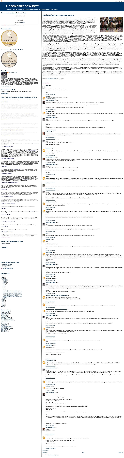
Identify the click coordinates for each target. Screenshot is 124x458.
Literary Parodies (4, 321)
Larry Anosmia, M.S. (50, 100)
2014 (3, 300)
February (5, 297)
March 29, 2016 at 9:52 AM (50, 313)
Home (83, 452)
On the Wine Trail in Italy (7, 264)
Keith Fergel (49, 131)
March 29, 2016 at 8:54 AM (50, 293)
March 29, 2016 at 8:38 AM (50, 280)
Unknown (48, 148)
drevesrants (49, 435)
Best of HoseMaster (5, 312)
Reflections (3, 325)
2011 (3, 304)
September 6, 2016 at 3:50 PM (51, 448)
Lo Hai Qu (3, 322)
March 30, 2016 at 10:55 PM (50, 358)
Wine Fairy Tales (4, 331)
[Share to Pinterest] (63, 78)
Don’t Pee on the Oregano (6, 265)
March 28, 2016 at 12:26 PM (50, 137)
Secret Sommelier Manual (6, 326)
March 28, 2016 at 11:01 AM (50, 109)
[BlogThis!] (58, 78)
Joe (47, 183)
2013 (3, 301)
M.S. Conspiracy (4, 323)
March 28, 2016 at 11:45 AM (50, 115)
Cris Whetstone (49, 201)
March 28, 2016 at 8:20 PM (50, 237)
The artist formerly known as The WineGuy (56, 295)
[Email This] (57, 78)
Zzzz (47, 96)
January (4, 298)
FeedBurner (22, 22)
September (5, 282)
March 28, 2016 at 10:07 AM (50, 98)
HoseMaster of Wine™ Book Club (7, 320)
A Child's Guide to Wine (5, 311)
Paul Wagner (49, 302)
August (4, 283)
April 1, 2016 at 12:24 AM (50, 390)
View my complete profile (6, 86)
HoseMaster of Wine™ (22, 6)
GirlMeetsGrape (49, 360)
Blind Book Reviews (5, 313)
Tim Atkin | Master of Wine (7, 268)
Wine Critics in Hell (4, 329)
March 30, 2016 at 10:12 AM (50, 343)
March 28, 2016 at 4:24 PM (50, 188)
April (4, 287)
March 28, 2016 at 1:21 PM (50, 155)
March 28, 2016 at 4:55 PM (50, 200)
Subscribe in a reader (5, 243)
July (4, 284)
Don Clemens (49, 252)
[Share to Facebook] (61, 78)
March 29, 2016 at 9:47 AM (50, 307)
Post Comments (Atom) (53, 454)
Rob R (47, 209)
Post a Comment (45, 450)
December (5, 279)
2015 (3, 299)
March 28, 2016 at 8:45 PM (50, 250)
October (4, 281)
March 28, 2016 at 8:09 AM (50, 94)
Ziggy (47, 85)
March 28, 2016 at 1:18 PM (50, 146)
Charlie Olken (49, 276)
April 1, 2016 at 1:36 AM (50, 425)
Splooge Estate (4, 327)
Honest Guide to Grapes (5, 317)
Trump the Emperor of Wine (6, 328)
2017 (3, 277)
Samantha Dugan (50, 427)
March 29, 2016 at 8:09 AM (50, 262)
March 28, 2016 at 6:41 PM (50, 207)
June (4, 285)
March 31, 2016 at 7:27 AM (50, 378)
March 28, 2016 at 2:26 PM (50, 174)
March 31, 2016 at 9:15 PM (50, 384)
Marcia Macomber (50, 157)
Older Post (121, 452)
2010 (3, 305)
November (5, 280)
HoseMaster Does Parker (6, 318)
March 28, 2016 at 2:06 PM (50, 162)
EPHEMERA (3, 316)
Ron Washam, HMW (50, 117)
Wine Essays (3, 330)
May (4, 286)
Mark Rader (48, 111)
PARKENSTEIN (4, 324)
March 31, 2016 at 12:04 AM (50, 366)
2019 (3, 274)
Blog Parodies (3, 314)
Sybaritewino (49, 345)
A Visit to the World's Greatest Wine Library (10, 295)
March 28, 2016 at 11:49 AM (50, 129)
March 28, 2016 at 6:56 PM (50, 220)
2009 (3, 306)
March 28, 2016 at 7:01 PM (50, 231)
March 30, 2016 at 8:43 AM (50, 336)
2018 (3, 276)
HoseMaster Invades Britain (6, 319)
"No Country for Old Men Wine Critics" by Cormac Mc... (12, 293)
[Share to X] (60, 78)
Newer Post (44, 452)
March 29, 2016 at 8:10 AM (50, 274)
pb (46, 176)
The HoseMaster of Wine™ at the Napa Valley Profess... (12, 294)
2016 (3, 278)
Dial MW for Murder (4, 315)
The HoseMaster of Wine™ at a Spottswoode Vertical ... (12, 292)
